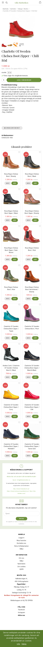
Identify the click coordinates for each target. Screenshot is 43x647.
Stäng (24, 644)
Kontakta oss (21, 543)
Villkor (21, 549)
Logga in (21, 538)
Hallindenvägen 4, (21, 578)
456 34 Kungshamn (21, 581)
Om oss (21, 558)
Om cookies (21, 566)
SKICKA (21, 518)
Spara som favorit (13, 128)
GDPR (21, 569)
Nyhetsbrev (21, 564)
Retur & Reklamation (21, 546)
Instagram (21, 612)
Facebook (21, 609)
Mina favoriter (21, 540)
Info (7, 183)
